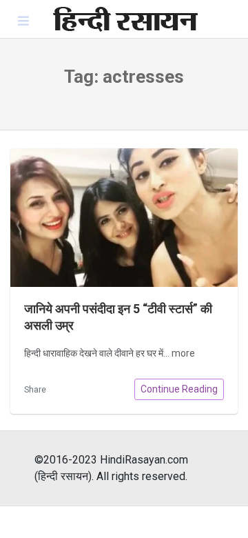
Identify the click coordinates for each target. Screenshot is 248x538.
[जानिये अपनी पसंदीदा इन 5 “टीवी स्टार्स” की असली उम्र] (124, 217)
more (183, 353)
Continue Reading (179, 389)
